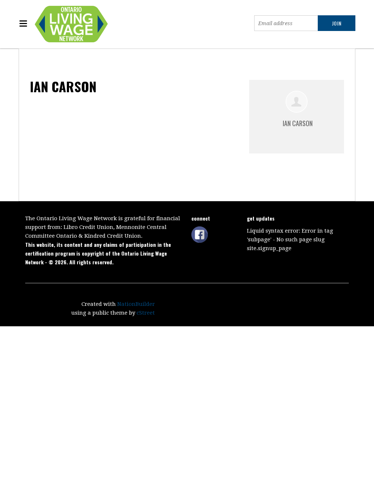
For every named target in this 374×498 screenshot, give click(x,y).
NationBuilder (136, 304)
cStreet (146, 313)
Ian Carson (298, 123)
